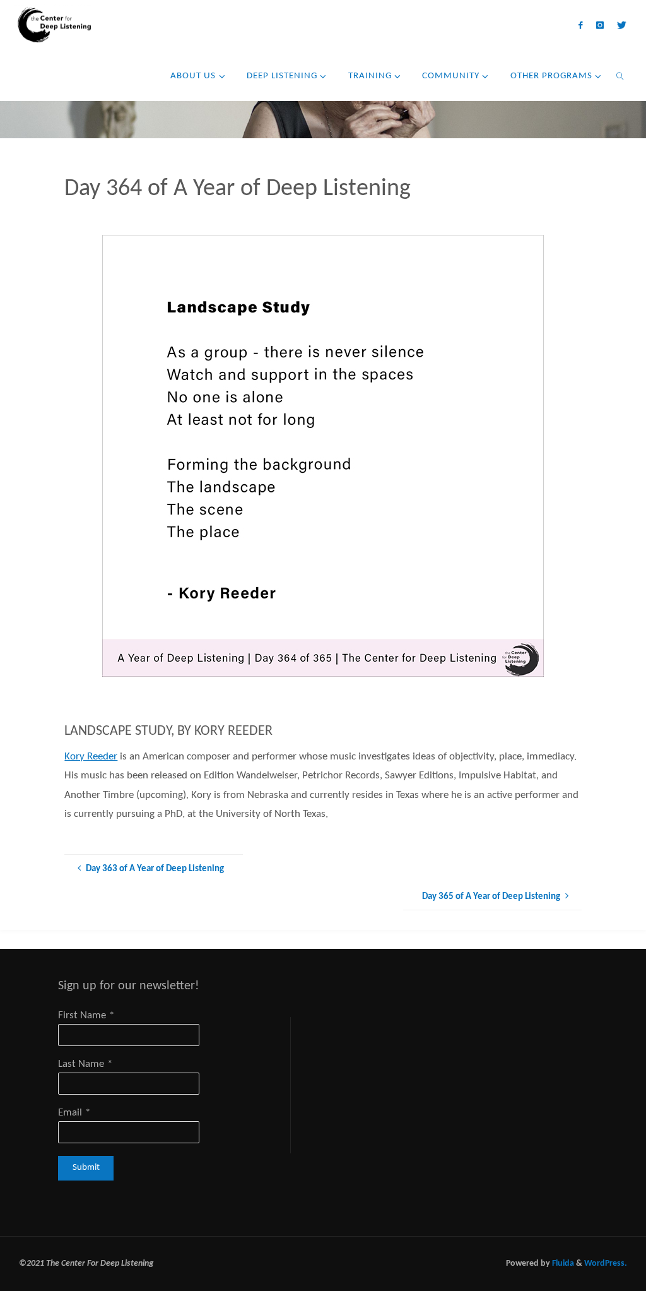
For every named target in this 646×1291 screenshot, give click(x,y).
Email (70, 1112)
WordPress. (605, 1263)
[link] (620, 76)
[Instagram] (599, 25)
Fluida (562, 1263)
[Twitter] (621, 25)
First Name (82, 1015)
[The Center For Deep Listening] (53, 25)
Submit (86, 1167)
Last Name (81, 1064)
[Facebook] (580, 25)
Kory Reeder (90, 756)
